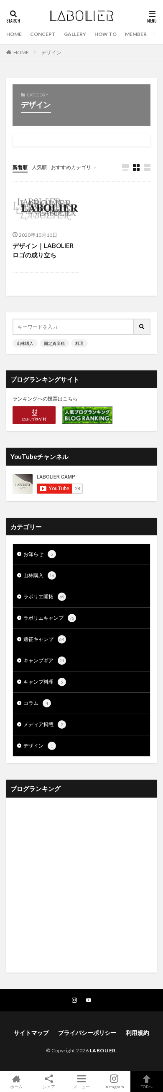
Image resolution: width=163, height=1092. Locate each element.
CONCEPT (43, 34)
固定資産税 (54, 343)
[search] (142, 327)
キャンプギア (43, 660)
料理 (79, 343)
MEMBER (136, 34)
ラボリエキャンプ (48, 618)
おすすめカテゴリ (71, 167)
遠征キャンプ (43, 639)
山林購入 (25, 343)
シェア (49, 1086)
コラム (35, 703)
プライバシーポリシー (87, 1032)
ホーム (16, 1086)
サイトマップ (31, 1032)
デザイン (51, 52)
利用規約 (137, 1032)
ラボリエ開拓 (43, 596)
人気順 (39, 167)
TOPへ (147, 1086)
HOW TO (105, 34)
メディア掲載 (43, 724)
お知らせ (38, 554)
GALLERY (75, 34)
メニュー (81, 1086)
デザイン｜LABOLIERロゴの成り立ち (43, 250)
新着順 (20, 167)
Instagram (114, 1086)
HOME (14, 34)
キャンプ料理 (43, 682)
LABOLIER (103, 1050)
